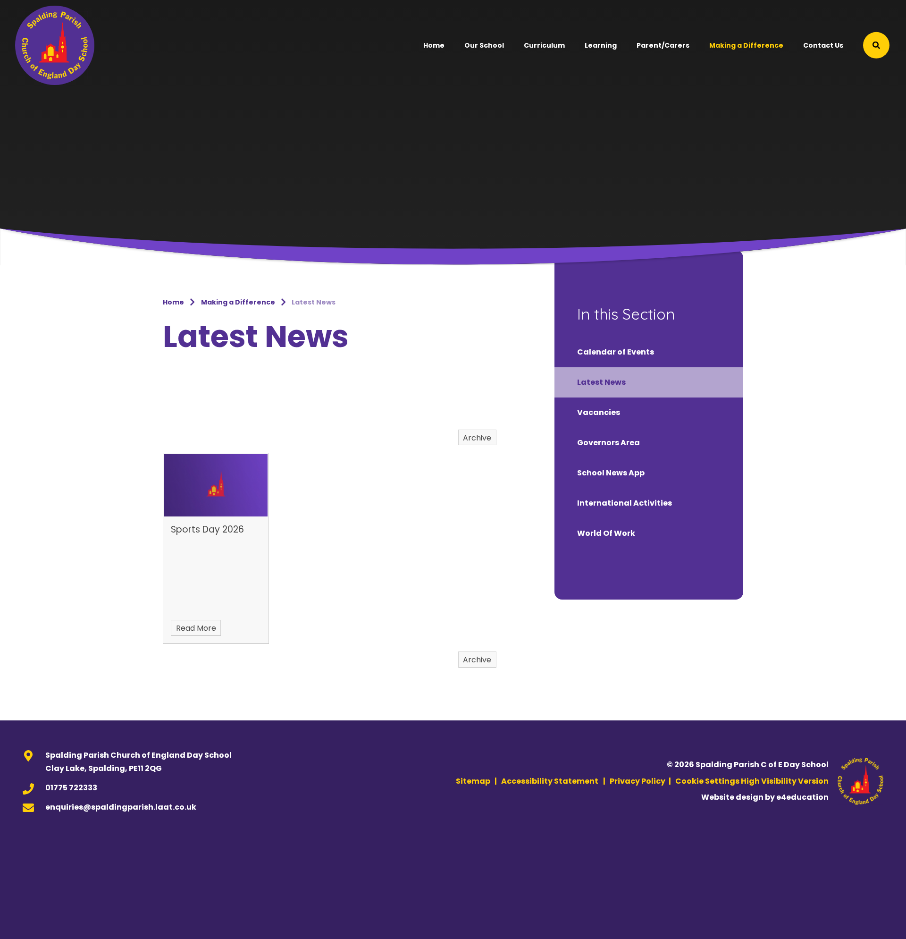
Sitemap (473, 781)
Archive (477, 437)
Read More (196, 628)
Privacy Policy (637, 781)
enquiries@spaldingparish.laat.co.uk (120, 807)
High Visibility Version (785, 781)
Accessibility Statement (549, 781)
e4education (802, 797)
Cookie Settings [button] (707, 781)
